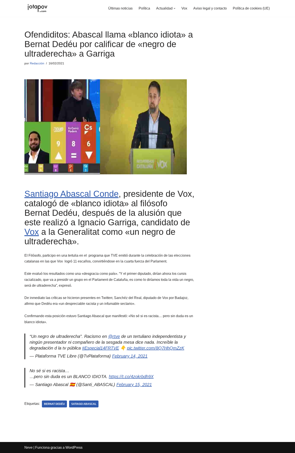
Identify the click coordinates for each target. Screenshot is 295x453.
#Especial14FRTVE (100, 348)
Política (144, 8)
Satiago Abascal (83, 403)
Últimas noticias (120, 8)
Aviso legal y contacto (210, 8)
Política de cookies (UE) (251, 8)
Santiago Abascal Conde (71, 194)
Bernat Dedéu (54, 403)
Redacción (37, 63)
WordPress (73, 447)
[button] (174, 8)
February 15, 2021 (134, 384)
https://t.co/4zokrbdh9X (131, 376)
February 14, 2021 (130, 356)
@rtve (114, 336)
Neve (28, 447)
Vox (184, 8)
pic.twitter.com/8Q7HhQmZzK (155, 348)
